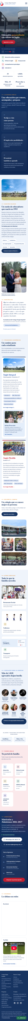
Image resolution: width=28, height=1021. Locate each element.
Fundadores (12, 240)
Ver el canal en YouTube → (9, 963)
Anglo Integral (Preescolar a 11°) (5, 995)
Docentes (5, 247)
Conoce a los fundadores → (12, 325)
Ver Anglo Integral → (9, 407)
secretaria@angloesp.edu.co (14, 844)
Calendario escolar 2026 (18, 1000)
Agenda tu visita (8, 42)
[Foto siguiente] (13, 51)
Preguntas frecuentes (6, 1007)
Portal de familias (17, 998)
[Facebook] (14, 1003)
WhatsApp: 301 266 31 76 (13, 839)
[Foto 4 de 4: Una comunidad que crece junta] (10, 51)
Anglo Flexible (5, 999)
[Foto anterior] (3, 51)
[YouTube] (21, 1003)
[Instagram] (17, 1003)
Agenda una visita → (10, 514)
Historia (5, 240)
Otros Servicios (5, 1005)
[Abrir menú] (26, 3)
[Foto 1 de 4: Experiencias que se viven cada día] (5, 51)
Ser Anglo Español (7, 243)
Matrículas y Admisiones (4, 1002)
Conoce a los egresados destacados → (14, 721)
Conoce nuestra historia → (11, 251)
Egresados (12, 247)
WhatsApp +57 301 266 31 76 (19, 994)
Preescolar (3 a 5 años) (7, 997)
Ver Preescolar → (9, 434)
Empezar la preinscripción (14, 879)
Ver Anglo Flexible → (9, 486)
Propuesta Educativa (19, 243)
